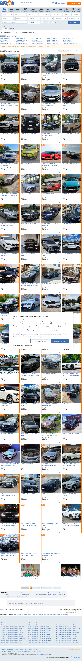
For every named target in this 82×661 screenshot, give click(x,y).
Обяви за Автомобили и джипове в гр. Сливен (66, 624)
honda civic (40, 614)
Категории (14, 36)
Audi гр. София (5, 38)
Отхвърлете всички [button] (40, 341)
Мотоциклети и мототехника (13, 596)
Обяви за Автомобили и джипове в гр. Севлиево (66, 640)
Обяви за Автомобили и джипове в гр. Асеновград (12, 632)
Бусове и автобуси (25, 594)
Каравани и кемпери (53, 592)
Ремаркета (62, 592)
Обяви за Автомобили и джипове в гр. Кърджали (12, 636)
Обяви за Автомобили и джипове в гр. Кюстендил (39, 630)
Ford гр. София (37, 41)
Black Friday (10, 651)
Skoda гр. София (68, 38)
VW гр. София (36, 38)
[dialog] (41, 330)
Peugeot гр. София (21, 40)
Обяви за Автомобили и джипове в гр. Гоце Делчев (67, 632)
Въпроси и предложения (74, 649)
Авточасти (35, 649)
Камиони (37, 592)
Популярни (3, 36)
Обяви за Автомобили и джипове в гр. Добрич (66, 630)
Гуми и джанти (24, 596)
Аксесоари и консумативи (27, 592)
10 (50, 587)
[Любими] (53, 3)
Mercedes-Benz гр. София (70, 43)
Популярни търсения (36, 651)
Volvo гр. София (67, 40)
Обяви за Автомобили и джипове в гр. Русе (65, 622)
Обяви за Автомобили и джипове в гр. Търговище (39, 640)
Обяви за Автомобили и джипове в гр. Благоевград (39, 628)
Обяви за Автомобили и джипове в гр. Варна (38, 621)
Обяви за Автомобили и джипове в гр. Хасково (38, 626)
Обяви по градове (26, 651)
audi (15, 614)
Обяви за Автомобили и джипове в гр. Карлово (39, 636)
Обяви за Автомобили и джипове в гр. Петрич (66, 638)
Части (7, 594)
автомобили (49, 614)
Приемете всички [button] (60, 341)
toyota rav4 (19, 614)
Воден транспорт (52, 594)
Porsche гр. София (52, 43)
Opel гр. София (21, 38)
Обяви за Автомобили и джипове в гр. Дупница (39, 624)
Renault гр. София (21, 41)
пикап (45, 614)
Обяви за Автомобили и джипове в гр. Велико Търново (68, 628)
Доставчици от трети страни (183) (39, 327)
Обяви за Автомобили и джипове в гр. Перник (66, 626)
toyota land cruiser (65, 614)
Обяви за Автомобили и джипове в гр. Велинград (39, 638)
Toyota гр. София (21, 43)
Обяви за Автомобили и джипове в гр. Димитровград (13, 638)
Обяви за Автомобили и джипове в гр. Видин (66, 634)
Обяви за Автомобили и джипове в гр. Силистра (66, 636)
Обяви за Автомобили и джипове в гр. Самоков (11, 640)
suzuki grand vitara (56, 614)
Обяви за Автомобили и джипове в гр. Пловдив (11, 621)
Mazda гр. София (52, 40)
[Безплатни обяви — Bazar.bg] (7, 3)
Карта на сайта (17, 651)
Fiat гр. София (4, 41)
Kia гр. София (36, 40)
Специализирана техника (41, 594)
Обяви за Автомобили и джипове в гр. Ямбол (11, 634)
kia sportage (24, 614)
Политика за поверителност (38, 336)
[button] (22, 345)
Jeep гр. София (67, 41)
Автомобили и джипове (28, 32)
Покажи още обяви (41, 583)
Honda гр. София (52, 38)
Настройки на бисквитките (21, 336)
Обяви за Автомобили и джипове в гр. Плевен (11, 624)
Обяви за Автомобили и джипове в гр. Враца (38, 622)
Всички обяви (7, 32)
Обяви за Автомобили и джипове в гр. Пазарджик (12, 626)
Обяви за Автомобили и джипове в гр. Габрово (11, 630)
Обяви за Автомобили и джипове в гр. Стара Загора (13, 622)
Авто (16, 32)
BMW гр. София (5, 40)
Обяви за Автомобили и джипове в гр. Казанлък (39, 632)
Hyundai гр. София (5, 43)
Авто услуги (62, 594)
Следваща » (57, 587)
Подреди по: (55, 50)
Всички (8, 36)
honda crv (30, 614)
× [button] (70, 314)
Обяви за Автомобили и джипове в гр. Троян (11, 642)
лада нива (35, 614)
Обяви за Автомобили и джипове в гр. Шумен (11, 628)
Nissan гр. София (52, 41)
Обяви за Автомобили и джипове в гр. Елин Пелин (67, 642)
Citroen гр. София (37, 43)
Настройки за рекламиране (29, 335)
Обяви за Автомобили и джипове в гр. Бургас (66, 621)
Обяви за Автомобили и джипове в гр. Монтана (39, 634)
